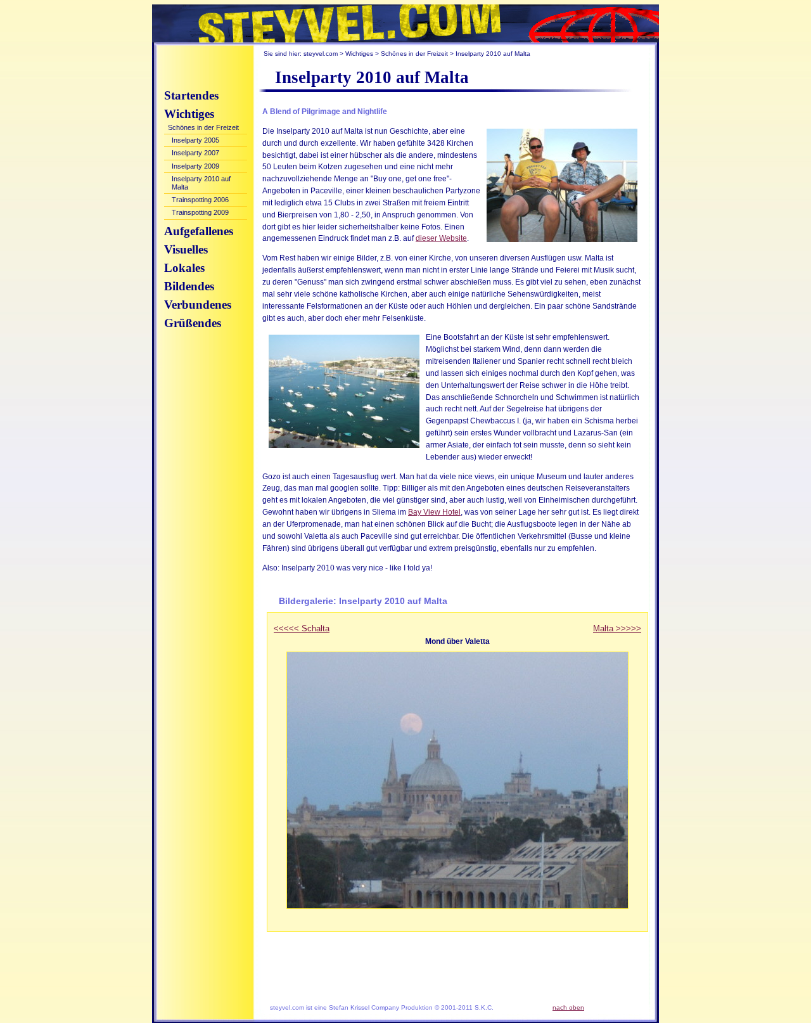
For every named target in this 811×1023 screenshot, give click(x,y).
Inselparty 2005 (195, 140)
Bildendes (189, 286)
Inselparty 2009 (195, 166)
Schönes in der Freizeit (414, 53)
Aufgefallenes (198, 231)
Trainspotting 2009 (200, 212)
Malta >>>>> (617, 628)
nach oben (568, 1007)
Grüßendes (192, 323)
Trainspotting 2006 (200, 199)
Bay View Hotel (434, 512)
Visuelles (186, 249)
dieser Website (441, 238)
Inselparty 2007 (195, 153)
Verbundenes (197, 304)
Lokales (184, 267)
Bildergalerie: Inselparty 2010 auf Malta (363, 601)
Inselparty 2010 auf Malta (201, 183)
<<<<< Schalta (301, 628)
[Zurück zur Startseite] (405, 23)
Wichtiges (359, 53)
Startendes (191, 95)
